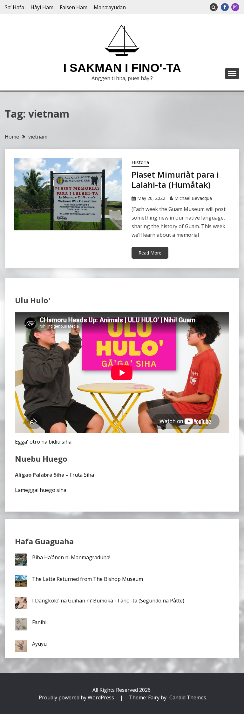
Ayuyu (39, 643)
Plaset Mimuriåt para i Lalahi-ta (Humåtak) (175, 180)
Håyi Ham (41, 7)
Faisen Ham (73, 7)
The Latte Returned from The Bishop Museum (87, 578)
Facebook (225, 7)
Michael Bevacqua (193, 198)
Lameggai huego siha (40, 489)
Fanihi (39, 622)
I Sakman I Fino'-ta (122, 67)
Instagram (235, 7)
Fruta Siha (82, 474)
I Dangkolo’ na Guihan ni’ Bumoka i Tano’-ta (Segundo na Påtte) (108, 600)
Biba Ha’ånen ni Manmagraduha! (71, 557)
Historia (140, 162)
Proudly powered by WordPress (77, 697)
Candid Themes (187, 697)
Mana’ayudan (110, 7)
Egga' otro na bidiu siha (43, 441)
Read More (150, 253)
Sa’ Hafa (14, 7)
